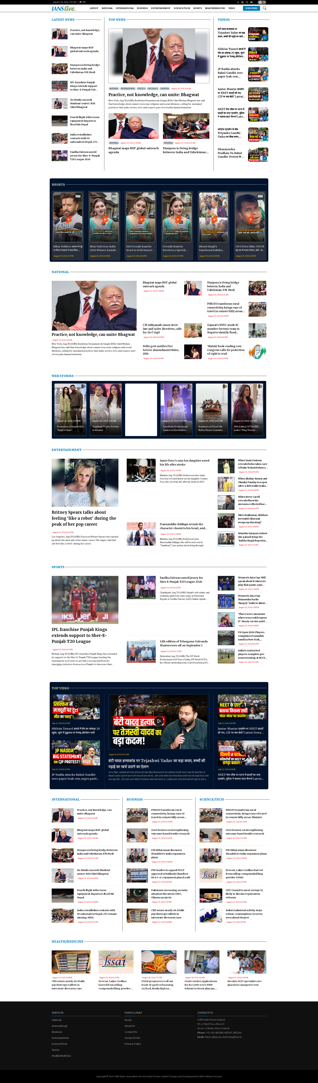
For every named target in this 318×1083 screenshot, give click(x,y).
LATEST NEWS (63, 20)
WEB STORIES (63, 376)
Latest (94, 8)
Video (231, 8)
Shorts (58, 184)
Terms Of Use (132, 1037)
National (107, 8)
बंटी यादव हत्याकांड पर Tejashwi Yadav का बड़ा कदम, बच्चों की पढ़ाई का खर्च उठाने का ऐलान (156, 763)
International (125, 8)
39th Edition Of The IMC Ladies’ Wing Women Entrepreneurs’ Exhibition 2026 (246, 428)
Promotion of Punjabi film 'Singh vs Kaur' (70, 428)
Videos (224, 20)
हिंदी (84, 2)
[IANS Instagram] (245, 2)
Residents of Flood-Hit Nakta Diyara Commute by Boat (210, 428)
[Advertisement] (172, 314)
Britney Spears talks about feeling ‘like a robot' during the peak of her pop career (84, 518)
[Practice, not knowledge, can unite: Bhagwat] (158, 56)
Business (142, 8)
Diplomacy (153, 89)
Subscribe (251, 8)
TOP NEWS (117, 20)
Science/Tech (182, 8)
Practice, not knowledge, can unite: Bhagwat (153, 94)
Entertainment (160, 8)
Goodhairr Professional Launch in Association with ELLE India (175, 428)
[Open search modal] (264, 8)
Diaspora (165, 89)
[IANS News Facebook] (241, 2)
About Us (130, 1025)
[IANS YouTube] (250, 2)
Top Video (60, 688)
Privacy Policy (133, 1043)
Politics (141, 89)
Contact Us (131, 1031)
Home (128, 1020)
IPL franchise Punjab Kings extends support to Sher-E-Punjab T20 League (79, 635)
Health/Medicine (215, 8)
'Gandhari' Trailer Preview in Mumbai (105, 428)
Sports (197, 8)
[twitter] (237, 2)
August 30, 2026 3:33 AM (65, 2)
